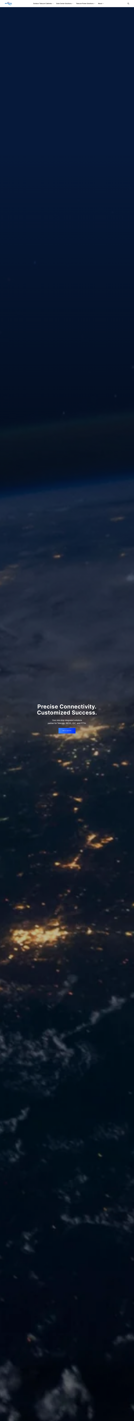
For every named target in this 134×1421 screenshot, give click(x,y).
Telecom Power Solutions (85, 3)
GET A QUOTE (67, 730)
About (100, 3)
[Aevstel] (8, 3)
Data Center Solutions (64, 3)
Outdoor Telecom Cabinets (42, 3)
